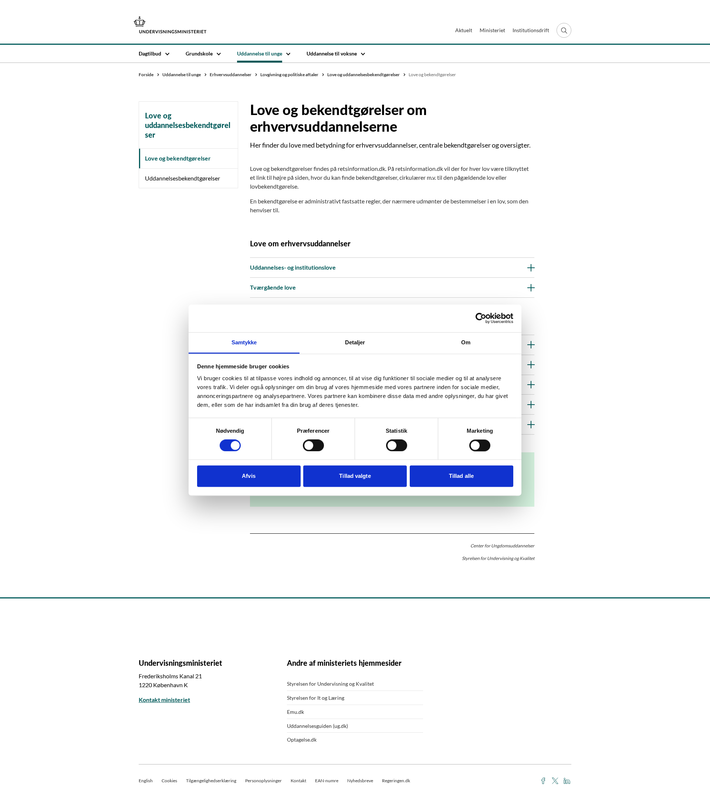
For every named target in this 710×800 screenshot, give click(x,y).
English (146, 780)
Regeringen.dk (396, 780)
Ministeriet (492, 30)
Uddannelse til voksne (332, 53)
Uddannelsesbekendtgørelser (182, 178)
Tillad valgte (355, 476)
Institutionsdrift (531, 30)
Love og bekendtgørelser (178, 158)
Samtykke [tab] (244, 342)
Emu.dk (295, 712)
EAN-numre (326, 780)
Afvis (249, 476)
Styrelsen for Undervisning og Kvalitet (330, 684)
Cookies (169, 780)
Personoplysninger (263, 780)
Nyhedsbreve (360, 780)
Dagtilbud (150, 53)
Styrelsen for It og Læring (315, 698)
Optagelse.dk (302, 739)
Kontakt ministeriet (164, 699)
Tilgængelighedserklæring (211, 780)
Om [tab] (465, 342)
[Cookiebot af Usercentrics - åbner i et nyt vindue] (481, 318)
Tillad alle (461, 476)
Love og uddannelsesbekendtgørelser (187, 125)
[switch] (313, 445)
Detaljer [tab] (355, 342)
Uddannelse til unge (259, 53)
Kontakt (298, 780)
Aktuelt (463, 30)
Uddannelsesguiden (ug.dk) (317, 726)
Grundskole (199, 53)
